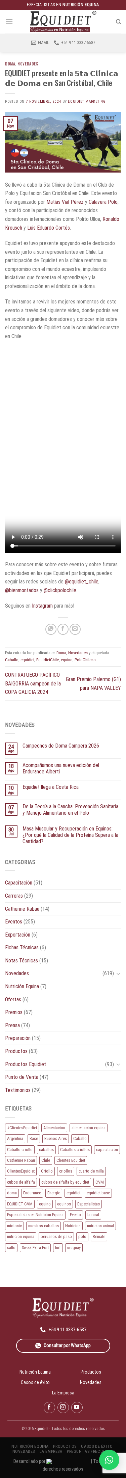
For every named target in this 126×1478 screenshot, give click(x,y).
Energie (53, 1192)
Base (34, 1138)
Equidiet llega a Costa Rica (51, 787)
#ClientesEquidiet (22, 1127)
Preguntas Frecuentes (91, 1451)
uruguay (74, 1247)
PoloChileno (85, 659)
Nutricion (73, 1225)
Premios (14, 1012)
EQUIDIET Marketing (87, 101)
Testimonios (18, 1090)
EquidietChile (47, 659)
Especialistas (88, 1203)
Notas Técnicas (21, 960)
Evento (75, 1214)
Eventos (13, 921)
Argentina (15, 1138)
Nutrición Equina (22, 986)
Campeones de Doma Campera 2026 (61, 746)
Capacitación (18, 882)
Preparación (18, 1038)
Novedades (27, 63)
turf (58, 1247)
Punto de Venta (21, 1077)
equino (67, 659)
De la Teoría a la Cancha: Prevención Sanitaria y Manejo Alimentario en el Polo (70, 809)
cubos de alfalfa (21, 1182)
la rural (93, 1214)
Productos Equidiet (25, 1064)
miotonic (14, 1225)
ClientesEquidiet (21, 1171)
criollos (65, 1171)
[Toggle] (118, 973)
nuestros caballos (43, 1225)
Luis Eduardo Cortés (48, 228)
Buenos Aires (55, 1138)
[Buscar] (118, 21)
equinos (64, 1203)
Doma (10, 63)
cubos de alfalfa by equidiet (65, 1182)
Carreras (14, 896)
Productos (16, 1051)
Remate (99, 1236)
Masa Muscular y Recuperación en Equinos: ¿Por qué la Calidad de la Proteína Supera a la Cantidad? (70, 835)
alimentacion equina (89, 1127)
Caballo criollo (20, 1149)
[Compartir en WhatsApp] (50, 629)
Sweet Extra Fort (35, 1247)
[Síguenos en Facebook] (49, 1407)
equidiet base (98, 1192)
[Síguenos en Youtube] (77, 1407)
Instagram (42, 606)
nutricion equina (20, 1236)
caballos (46, 1149)
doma (12, 1192)
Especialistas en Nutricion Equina (35, 1214)
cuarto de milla (91, 1171)
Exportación (17, 935)
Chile (45, 1160)
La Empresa (63, 1392)
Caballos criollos (75, 1149)
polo (82, 1236)
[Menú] (9, 21)
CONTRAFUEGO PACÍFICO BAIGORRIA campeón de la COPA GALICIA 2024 (33, 683)
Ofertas (13, 999)
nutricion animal (100, 1225)
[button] (109, 1460)
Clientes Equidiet (70, 1160)
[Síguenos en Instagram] (63, 1407)
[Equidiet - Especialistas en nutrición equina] (63, 22)
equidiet (27, 659)
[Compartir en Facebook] (63, 629)
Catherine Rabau (22, 909)
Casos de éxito (35, 1382)
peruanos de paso (56, 1236)
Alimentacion (54, 1127)
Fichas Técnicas (22, 947)
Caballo (11, 659)
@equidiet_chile (81, 581)
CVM (99, 1182)
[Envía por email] (75, 629)
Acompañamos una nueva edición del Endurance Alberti (61, 768)
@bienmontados (22, 590)
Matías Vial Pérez (65, 202)
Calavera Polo (103, 202)
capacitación (107, 1149)
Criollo (47, 1171)
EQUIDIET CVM (20, 1203)
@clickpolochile (60, 590)
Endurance (32, 1192)
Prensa (12, 1025)
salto (11, 1247)
